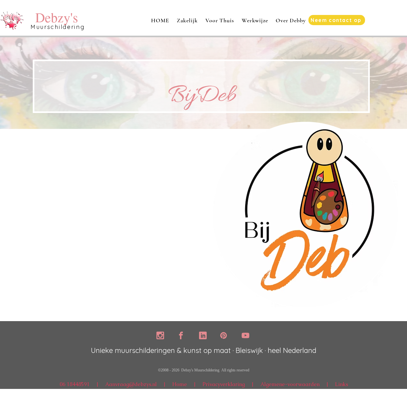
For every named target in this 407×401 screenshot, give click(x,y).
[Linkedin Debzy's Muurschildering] (203, 335)
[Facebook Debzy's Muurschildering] (181, 335)
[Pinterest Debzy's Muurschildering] (223, 335)
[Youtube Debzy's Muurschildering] (245, 335)
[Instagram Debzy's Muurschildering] (160, 335)
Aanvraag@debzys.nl (131, 384)
